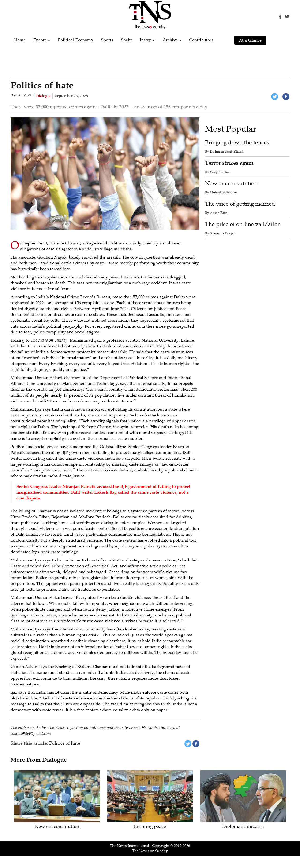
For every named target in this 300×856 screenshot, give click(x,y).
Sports (107, 39)
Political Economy (75, 39)
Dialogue (43, 96)
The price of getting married (240, 203)
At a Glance (250, 40)
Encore (40, 39)
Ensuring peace (150, 826)
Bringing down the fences (237, 142)
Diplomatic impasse (243, 826)
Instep (145, 39)
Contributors (201, 39)
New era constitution (231, 183)
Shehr (126, 39)
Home (20, 39)
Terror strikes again (229, 163)
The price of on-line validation (243, 224)
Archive (170, 39)
